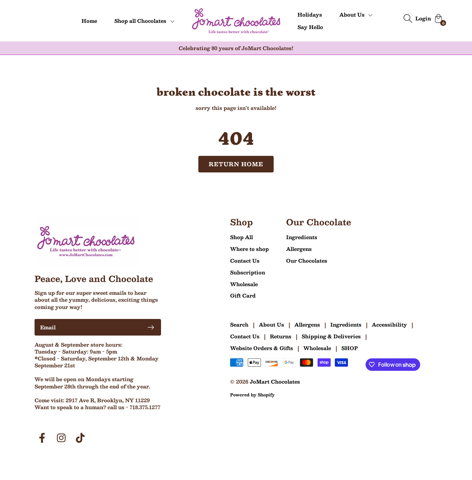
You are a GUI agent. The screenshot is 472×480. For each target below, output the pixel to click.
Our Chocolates (306, 260)
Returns (280, 336)
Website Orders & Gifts (261, 348)
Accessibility (389, 324)
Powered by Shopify (252, 394)
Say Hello (310, 27)
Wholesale (244, 284)
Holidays (310, 14)
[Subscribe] (151, 327)
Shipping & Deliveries (331, 336)
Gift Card (243, 295)
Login (423, 18)
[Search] (407, 18)
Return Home (236, 164)
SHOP (349, 348)
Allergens (299, 249)
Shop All (241, 237)
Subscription (247, 272)
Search (239, 324)
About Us (271, 324)
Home (89, 21)
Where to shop (249, 249)
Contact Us (244, 260)
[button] (144, 20)
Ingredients (301, 237)
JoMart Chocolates (275, 381)
